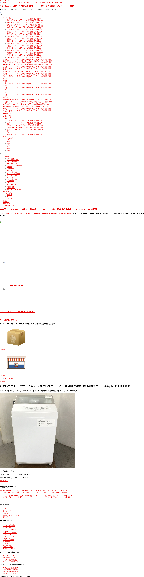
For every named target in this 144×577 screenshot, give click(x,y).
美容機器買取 (11, 168)
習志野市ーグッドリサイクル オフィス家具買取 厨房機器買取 (25, 127)
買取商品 (6, 156)
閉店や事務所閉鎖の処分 (10, 571)
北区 (4, 92)
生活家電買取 (11, 158)
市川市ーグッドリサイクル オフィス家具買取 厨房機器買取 (24, 120)
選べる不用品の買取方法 (8, 320)
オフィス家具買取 (12, 179)
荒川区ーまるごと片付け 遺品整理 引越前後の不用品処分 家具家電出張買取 (27, 87)
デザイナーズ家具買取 (13, 174)
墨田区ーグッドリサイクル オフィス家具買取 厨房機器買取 (24, 22)
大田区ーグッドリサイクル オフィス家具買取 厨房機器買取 (24, 57)
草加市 (9, 143)
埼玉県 (5, 136)
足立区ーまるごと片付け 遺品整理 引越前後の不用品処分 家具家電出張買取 (27, 84)
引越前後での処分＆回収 (10, 568)
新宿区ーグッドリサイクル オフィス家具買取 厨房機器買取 (24, 49)
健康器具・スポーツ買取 (14, 189)
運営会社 (6, 202)
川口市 (9, 145)
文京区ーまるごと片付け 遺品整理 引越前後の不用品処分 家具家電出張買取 (27, 94)
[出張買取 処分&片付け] (33, 259)
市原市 (9, 132)
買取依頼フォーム (8, 205)
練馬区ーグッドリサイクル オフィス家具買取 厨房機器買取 (24, 40)
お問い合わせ (7, 203)
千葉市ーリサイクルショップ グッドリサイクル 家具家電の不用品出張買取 (25, 103)
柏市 (8, 131)
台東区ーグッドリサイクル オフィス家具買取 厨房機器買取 (24, 38)
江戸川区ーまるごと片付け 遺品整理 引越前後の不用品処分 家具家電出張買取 (28, 61)
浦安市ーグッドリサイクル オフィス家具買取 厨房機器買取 (24, 134)
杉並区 (5, 96)
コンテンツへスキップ (6, 0)
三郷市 (9, 139)
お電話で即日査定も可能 (10, 561)
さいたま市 (10, 138)
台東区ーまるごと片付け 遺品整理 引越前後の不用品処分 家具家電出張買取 (27, 73)
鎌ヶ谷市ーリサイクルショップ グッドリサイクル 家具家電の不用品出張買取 (26, 105)
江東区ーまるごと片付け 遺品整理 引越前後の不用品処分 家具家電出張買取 (27, 59)
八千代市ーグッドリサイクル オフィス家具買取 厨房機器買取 (25, 125)
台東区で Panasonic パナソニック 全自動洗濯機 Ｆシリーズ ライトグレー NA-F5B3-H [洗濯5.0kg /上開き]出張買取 (33, 490)
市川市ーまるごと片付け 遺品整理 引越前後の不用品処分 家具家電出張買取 (27, 110)
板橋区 (5, 89)
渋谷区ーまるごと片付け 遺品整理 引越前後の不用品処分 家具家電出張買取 (27, 77)
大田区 (5, 82)
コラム (5, 200)
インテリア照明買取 (13, 160)
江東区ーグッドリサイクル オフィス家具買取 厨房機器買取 (24, 19)
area (4, 482)
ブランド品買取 (11, 184)
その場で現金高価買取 (10, 559)
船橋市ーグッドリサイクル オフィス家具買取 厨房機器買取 (24, 124)
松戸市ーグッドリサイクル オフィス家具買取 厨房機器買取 (25, 122)
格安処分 (9, 195)
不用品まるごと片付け (10, 573)
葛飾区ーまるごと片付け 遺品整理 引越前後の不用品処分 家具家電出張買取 (27, 63)
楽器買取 (9, 167)
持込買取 (9, 196)
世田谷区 (6, 98)
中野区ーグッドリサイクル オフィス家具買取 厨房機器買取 (24, 42)
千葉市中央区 (7, 117)
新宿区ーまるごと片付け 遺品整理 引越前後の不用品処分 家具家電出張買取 (27, 75)
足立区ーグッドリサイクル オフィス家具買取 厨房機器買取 (24, 31)
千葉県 (5, 118)
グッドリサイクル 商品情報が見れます (14, 285)
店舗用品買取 (11, 188)
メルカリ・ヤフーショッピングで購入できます (17, 312)
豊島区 (5, 70)
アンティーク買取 (12, 175)
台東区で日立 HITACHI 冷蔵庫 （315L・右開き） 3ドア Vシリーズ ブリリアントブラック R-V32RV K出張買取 (33, 492)
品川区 (5, 91)
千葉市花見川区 (8, 112)
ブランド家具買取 (12, 172)
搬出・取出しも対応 (9, 555)
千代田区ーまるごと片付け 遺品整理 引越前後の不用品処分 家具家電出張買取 (28, 64)
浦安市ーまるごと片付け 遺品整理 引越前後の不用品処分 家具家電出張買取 (27, 99)
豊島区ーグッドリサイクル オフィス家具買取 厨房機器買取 (24, 45)
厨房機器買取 (11, 186)
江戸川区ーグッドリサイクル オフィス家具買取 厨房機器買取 (25, 21)
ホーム (2, 213)
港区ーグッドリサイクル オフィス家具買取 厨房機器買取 (24, 24)
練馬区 (5, 80)
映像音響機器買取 (12, 163)
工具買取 (9, 182)
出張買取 (9, 198)
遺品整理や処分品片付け (10, 569)
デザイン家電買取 (12, 161)
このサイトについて (9, 510)
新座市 (9, 150)
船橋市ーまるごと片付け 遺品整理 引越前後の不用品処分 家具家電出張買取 (27, 108)
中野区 (5, 85)
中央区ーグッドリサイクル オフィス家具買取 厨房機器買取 (24, 28)
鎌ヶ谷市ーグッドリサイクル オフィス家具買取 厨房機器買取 (25, 129)
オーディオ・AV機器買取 (14, 165)
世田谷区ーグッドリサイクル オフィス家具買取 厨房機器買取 (25, 52)
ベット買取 (10, 177)
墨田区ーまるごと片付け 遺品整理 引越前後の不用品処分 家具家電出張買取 (27, 68)
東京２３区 (6, 17)
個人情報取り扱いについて (11, 515)
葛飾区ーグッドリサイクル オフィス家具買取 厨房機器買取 (24, 33)
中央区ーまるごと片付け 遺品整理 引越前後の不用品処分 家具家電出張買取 (27, 66)
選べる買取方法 (8, 193)
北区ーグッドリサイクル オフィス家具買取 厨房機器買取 (24, 35)
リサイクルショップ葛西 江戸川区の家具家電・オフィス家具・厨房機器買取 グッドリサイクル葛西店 (37, 6)
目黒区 (5, 78)
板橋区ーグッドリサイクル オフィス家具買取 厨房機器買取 (24, 36)
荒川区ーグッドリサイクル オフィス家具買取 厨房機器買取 (24, 29)
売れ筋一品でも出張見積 (10, 557)
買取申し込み (4, 481)
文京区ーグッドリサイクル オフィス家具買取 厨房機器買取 (24, 47)
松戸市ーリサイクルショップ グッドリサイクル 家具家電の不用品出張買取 (25, 106)
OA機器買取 (10, 181)
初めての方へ (7, 191)
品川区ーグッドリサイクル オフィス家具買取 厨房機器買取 (24, 56)
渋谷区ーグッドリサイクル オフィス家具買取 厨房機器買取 (24, 50)
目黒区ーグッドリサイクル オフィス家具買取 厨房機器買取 (24, 54)
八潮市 (9, 141)
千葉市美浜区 (7, 115)
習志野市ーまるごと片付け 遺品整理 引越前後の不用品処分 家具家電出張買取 (28, 101)
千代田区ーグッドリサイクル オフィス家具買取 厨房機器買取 (25, 26)
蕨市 (8, 146)
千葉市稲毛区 (7, 113)
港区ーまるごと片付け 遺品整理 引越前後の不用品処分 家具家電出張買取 (26, 71)
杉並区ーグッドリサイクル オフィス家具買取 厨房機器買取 (24, 43)
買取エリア (10, 213)
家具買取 (9, 170)
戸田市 (9, 148)
